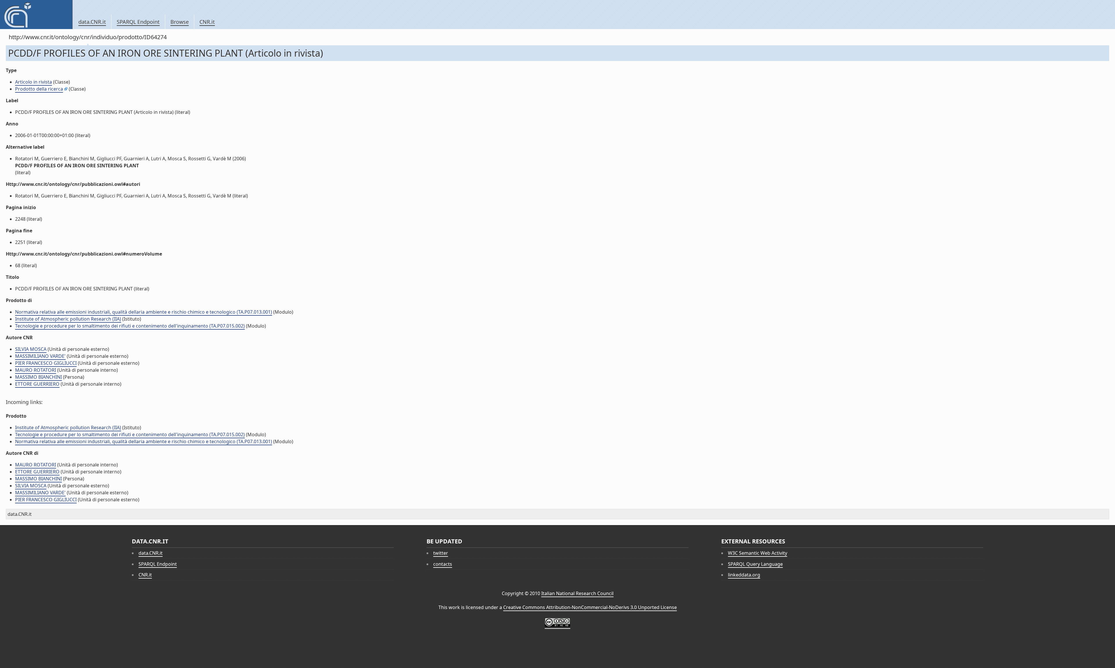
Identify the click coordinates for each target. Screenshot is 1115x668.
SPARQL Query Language (755, 564)
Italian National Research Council (577, 593)
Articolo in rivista (33, 82)
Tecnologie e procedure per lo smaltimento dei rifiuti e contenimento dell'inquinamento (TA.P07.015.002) (130, 326)
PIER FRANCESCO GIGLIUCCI (46, 363)
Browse (179, 21)
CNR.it (207, 21)
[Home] (36, 14)
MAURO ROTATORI (35, 370)
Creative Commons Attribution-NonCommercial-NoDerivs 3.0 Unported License (590, 607)
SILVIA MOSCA (30, 349)
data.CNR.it (92, 21)
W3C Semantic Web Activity (757, 553)
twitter (440, 553)
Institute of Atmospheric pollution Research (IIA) (68, 319)
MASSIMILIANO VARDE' (40, 356)
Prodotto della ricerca (39, 89)
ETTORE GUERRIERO (37, 384)
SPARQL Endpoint (138, 21)
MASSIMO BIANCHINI (38, 377)
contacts (442, 564)
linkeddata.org (744, 575)
